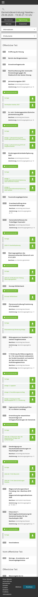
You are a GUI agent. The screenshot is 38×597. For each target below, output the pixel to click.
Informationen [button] (7, 594)
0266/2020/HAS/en (11, 265)
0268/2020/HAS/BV (11, 92)
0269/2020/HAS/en (11, 424)
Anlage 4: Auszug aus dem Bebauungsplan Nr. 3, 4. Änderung (14, 399)
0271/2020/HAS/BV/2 (12, 529)
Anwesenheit (23, 24)
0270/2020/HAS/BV (11, 462)
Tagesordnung (23, 20)
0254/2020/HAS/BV (11, 317)
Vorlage (6, 98)
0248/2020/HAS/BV (11, 291)
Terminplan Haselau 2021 (12, 104)
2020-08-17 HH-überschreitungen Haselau (14, 481)
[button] (32, 99)
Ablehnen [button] (18, 587)
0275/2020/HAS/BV (11, 373)
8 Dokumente (7, 36)
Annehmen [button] (29, 587)
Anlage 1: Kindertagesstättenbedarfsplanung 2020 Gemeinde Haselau (15, 180)
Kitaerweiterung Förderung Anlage (14, 329)
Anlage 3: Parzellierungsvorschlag (14, 392)
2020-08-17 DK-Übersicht (11, 474)
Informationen (8, 20)
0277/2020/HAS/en (11, 166)
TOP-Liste (8, 24)
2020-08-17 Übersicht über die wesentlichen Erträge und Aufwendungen (13, 438)
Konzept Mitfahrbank (10, 296)
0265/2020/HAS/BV (11, 125)
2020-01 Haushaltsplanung (12, 245)
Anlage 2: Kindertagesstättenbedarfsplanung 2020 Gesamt (15, 188)
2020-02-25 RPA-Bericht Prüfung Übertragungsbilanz (14, 278)
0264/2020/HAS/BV (11, 233)
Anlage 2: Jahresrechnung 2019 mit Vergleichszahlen (14, 145)
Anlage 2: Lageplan (10, 385)
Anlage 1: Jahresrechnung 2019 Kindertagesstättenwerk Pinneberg (15, 138)
